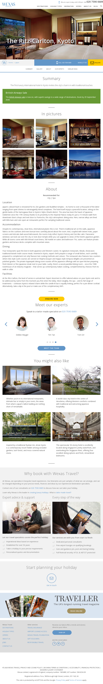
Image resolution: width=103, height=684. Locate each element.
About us (6, 639)
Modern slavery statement (51, 670)
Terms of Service (75, 680)
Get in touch (52, 585)
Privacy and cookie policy (32, 668)
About (48, 69)
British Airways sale (17, 97)
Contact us (7, 646)
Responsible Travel (36, 642)
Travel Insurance (35, 628)
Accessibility (74, 668)
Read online (76, 611)
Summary (29, 69)
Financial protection (91, 668)
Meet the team (51, 348)
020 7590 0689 (69, 311)
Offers (5, 635)
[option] (51, 325)
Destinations (8, 628)
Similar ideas (73, 69)
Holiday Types (8, 631)
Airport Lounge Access (37, 631)
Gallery (39, 69)
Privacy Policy (61, 680)
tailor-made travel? (63, 492)
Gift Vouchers (33, 639)
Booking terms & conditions (56, 668)
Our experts (59, 69)
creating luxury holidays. (39, 492)
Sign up (62, 632)
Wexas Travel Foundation (38, 635)
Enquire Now (51, 299)
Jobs (4, 642)
